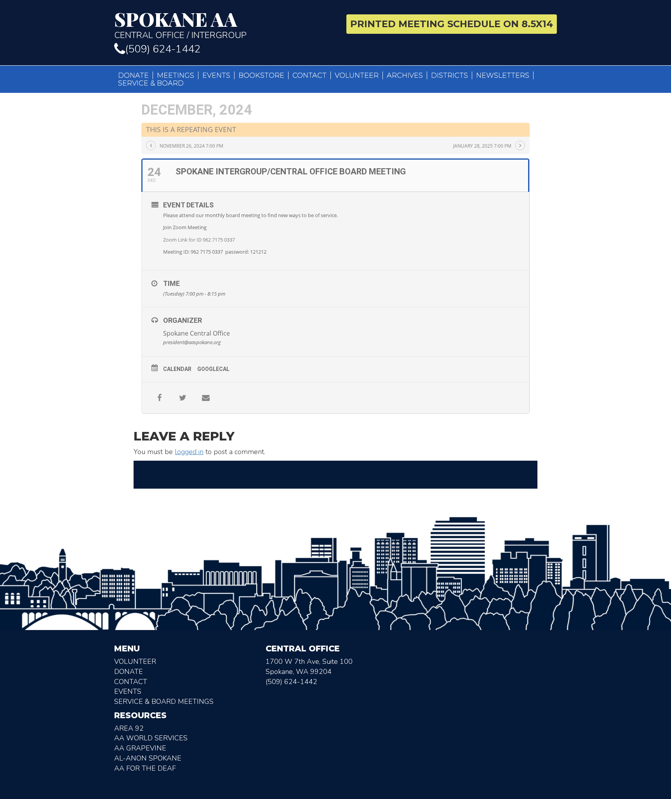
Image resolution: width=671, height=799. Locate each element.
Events (216, 75)
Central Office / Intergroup (180, 25)
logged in (189, 451)
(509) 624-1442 (162, 49)
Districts (449, 75)
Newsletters (502, 75)
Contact (309, 75)
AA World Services (151, 738)
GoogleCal (213, 369)
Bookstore (261, 75)
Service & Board (151, 83)
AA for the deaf (145, 768)
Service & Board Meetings (164, 701)
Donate (133, 75)
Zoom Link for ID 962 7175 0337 (199, 239)
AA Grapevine (140, 748)
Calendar (177, 369)
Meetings (175, 75)
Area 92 (129, 728)
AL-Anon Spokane (147, 758)
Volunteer (357, 75)
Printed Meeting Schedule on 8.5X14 (451, 24)
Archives (405, 75)
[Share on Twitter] (182, 397)
